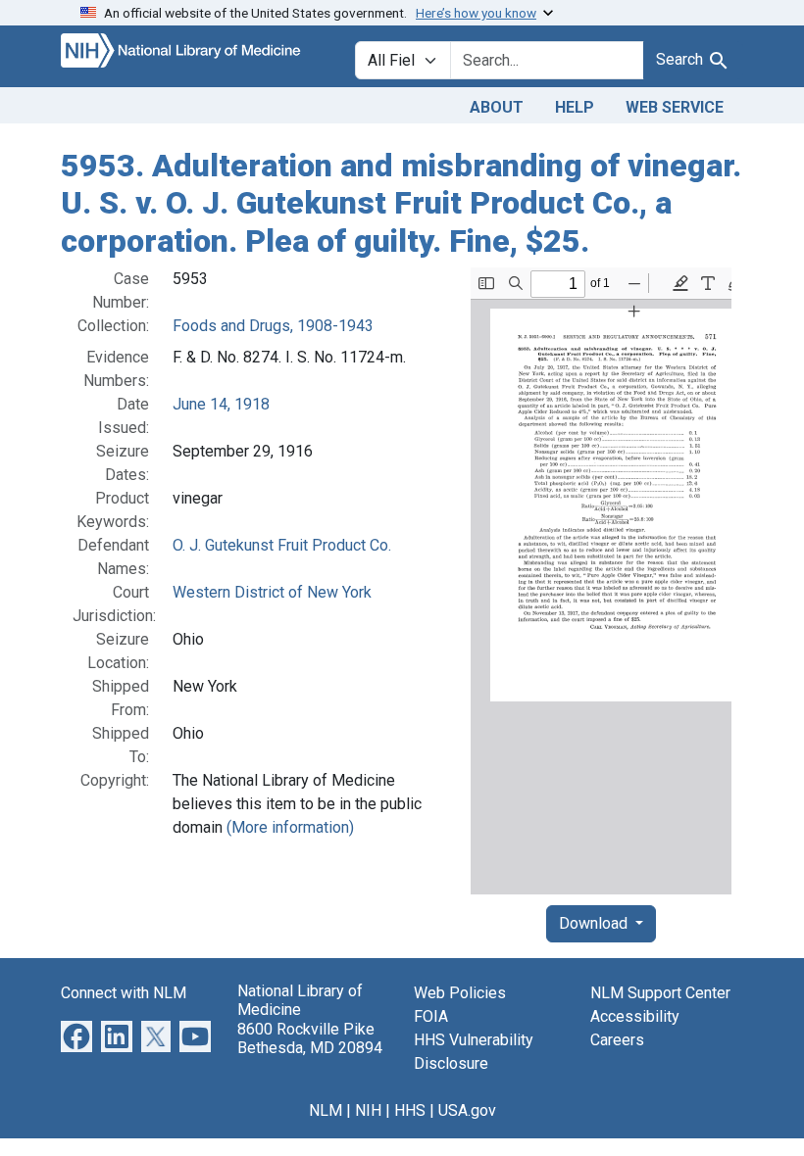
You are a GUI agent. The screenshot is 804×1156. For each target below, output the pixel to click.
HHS (410, 1110)
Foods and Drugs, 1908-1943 (273, 325)
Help (574, 107)
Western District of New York (272, 592)
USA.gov (467, 1110)
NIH (368, 1110)
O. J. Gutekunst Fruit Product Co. (282, 545)
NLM (325, 1110)
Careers (617, 1040)
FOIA (431, 1016)
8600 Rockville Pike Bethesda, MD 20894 (309, 1038)
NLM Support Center (660, 993)
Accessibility (634, 1016)
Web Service (675, 107)
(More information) (290, 827)
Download (595, 923)
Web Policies (460, 993)
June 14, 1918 (221, 404)
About (497, 107)
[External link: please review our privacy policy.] (76, 1035)
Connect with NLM (123, 993)
